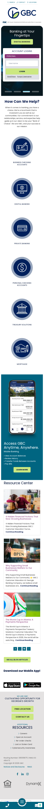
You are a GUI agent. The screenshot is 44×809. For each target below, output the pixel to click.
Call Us (7, 805)
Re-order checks (23, 740)
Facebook (17, 774)
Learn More (22, 469)
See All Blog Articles (17, 659)
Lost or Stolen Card (23, 744)
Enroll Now (11, 76)
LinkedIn (22, 774)
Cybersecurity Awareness (23, 748)
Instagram (27, 774)
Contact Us (36, 805)
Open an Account (23, 737)
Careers (23, 733)
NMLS (29, 766)
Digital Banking (22, 41)
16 (24, 648)
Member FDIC (18, 784)
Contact (22, 2)
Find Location (22, 708)
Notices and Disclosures (14, 766)
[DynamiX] (33, 783)
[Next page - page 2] (29, 649)
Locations (33, 2)
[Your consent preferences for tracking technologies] (40, 805)
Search (12, 2)
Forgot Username (24, 76)
